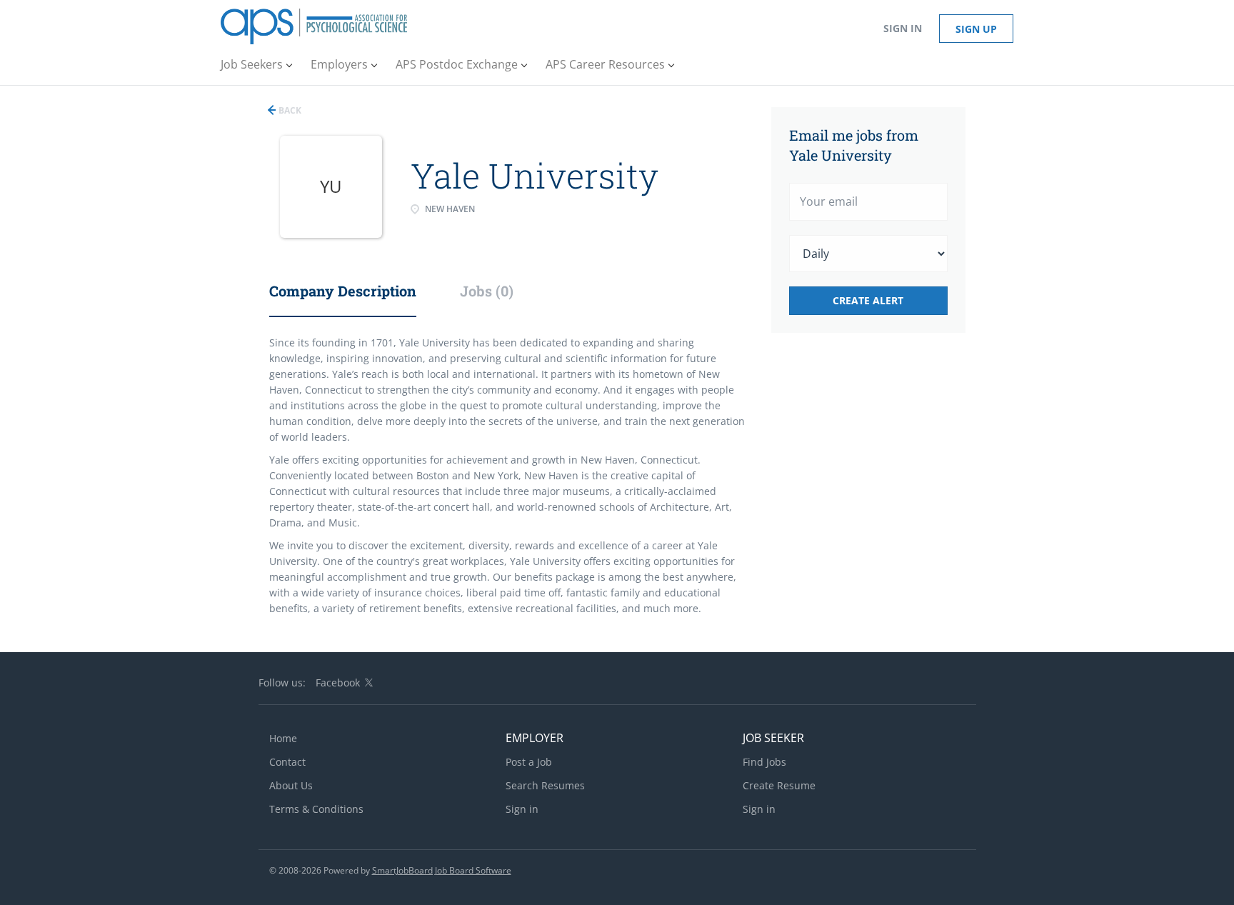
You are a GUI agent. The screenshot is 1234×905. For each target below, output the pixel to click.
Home (283, 738)
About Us (291, 785)
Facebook (338, 682)
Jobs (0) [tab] (486, 290)
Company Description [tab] (342, 290)
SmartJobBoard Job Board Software (441, 870)
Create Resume (779, 785)
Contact (287, 762)
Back (288, 110)
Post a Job (529, 762)
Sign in (902, 28)
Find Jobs (764, 762)
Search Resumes (545, 785)
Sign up (976, 29)
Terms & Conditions (316, 809)
